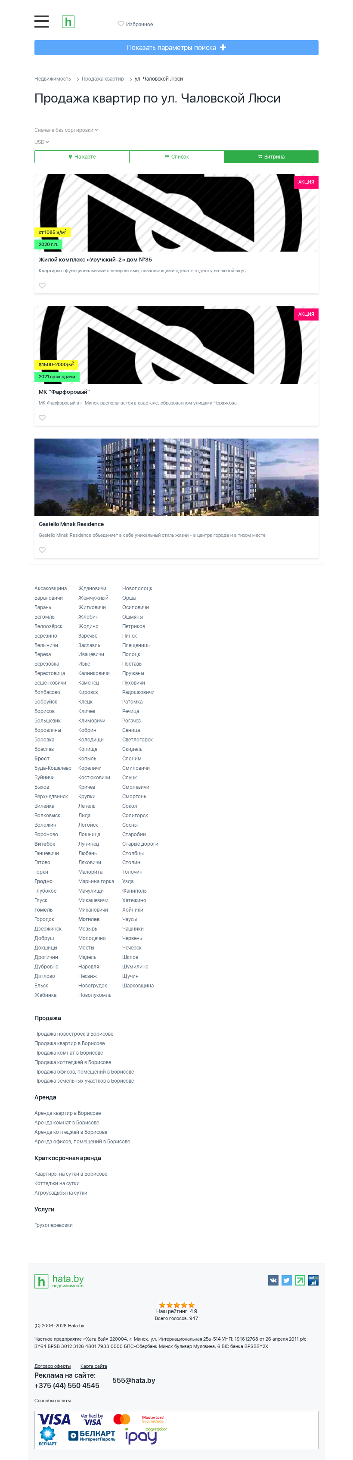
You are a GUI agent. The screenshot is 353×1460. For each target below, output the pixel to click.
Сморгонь (134, 797)
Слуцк (129, 778)
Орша (129, 598)
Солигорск (135, 815)
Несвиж (87, 976)
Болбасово (47, 692)
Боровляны (47, 730)
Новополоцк (137, 588)
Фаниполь (134, 891)
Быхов (41, 787)
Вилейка (44, 806)
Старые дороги (140, 844)
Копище (87, 749)
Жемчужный (93, 598)
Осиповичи (135, 607)
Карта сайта (94, 1366)
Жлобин (88, 617)
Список (179, 157)
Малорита (90, 872)
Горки (41, 872)
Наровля (88, 967)
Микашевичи (93, 900)
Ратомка (132, 702)
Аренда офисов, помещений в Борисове (82, 1142)
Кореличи (90, 768)
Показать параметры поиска (172, 48)
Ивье (84, 664)
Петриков (133, 626)
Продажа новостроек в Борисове (73, 1034)
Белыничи (46, 645)
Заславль (89, 645)
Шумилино (135, 967)
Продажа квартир (103, 79)
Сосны (130, 825)
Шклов (130, 957)
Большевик (47, 721)
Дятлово (44, 976)
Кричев (86, 787)
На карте (84, 157)
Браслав (44, 749)
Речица (130, 711)
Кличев (86, 711)
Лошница (89, 834)
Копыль (87, 759)
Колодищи (91, 740)
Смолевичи (135, 787)
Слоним (132, 759)
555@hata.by (133, 1380)
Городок (44, 919)
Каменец (88, 683)
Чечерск (132, 948)
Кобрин (87, 730)
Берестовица (49, 673)
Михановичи (93, 910)
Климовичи (91, 721)
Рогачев (131, 721)
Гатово (42, 862)
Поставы (132, 664)
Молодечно (92, 938)
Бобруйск (45, 702)
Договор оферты (52, 1366)
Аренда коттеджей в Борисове (70, 1132)
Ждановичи (92, 588)
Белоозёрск (48, 626)
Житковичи (92, 607)
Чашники (133, 929)
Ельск (41, 986)
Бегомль (44, 617)
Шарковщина (138, 986)
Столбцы (133, 853)
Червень (132, 938)
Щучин (130, 976)
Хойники (132, 910)
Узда (127, 881)
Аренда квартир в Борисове (67, 1113)
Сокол (129, 806)
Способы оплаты (52, 1401)
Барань (42, 607)
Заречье (87, 636)
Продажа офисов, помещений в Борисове (84, 1072)
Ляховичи (89, 862)
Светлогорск (137, 740)
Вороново (46, 834)
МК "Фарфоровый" (64, 392)
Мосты (86, 948)
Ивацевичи (91, 654)
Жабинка (45, 995)
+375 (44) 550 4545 (66, 1386)
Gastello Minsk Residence (71, 524)
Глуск (40, 900)
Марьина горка (96, 881)
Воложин (45, 825)
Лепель (87, 806)
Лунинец (88, 844)
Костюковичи (94, 778)
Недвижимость (52, 79)
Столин (131, 862)
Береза (42, 654)
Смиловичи (136, 768)
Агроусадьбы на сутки (60, 1193)
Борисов (44, 711)
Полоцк (131, 654)
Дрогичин (46, 957)
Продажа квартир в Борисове (69, 1043)
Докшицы (45, 948)
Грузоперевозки (53, 1225)
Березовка (46, 664)
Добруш (44, 938)
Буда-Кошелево (52, 768)
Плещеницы (136, 645)
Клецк (85, 702)
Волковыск (47, 815)
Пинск (129, 636)
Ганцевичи (46, 853)
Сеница (131, 730)
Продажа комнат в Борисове (68, 1053)
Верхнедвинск (51, 797)
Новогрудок (92, 986)
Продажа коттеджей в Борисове (72, 1062)
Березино (45, 636)
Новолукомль (94, 995)
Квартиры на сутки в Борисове (70, 1174)
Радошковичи (138, 692)
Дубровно (46, 967)
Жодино (88, 626)
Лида (84, 815)
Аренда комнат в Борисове (66, 1123)
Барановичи (48, 598)
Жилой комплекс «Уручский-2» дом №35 (95, 259)
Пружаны (133, 673)
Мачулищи (91, 891)
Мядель (87, 957)
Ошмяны (132, 617)
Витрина (274, 157)
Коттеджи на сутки (57, 1183)
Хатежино (134, 900)
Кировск (88, 692)
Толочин (132, 872)
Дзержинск (48, 929)
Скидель (132, 749)
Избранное (122, 23)
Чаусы (129, 919)
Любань (87, 853)
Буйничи (44, 778)
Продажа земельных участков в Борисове (84, 1081)
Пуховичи (133, 683)
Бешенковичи (50, 683)
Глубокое (45, 891)
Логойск (88, 825)
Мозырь (87, 929)
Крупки (87, 797)
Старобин (134, 834)
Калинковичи (94, 673)
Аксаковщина (50, 588)
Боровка (44, 740)
